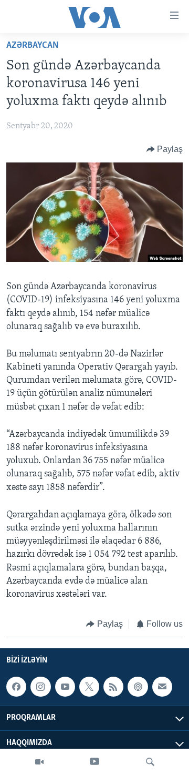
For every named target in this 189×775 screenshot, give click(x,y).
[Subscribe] (162, 687)
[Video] (39, 762)
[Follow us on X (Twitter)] (89, 687)
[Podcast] (138, 687)
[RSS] (113, 687)
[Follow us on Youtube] (65, 687)
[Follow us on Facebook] (16, 687)
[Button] (164, 149)
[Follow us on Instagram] (40, 687)
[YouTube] (94, 762)
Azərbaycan (32, 45)
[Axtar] (150, 762)
